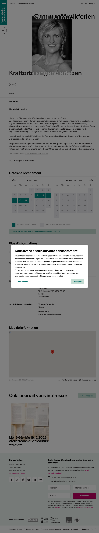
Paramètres (23, 281)
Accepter (77, 281)
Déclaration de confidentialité (51, 276)
